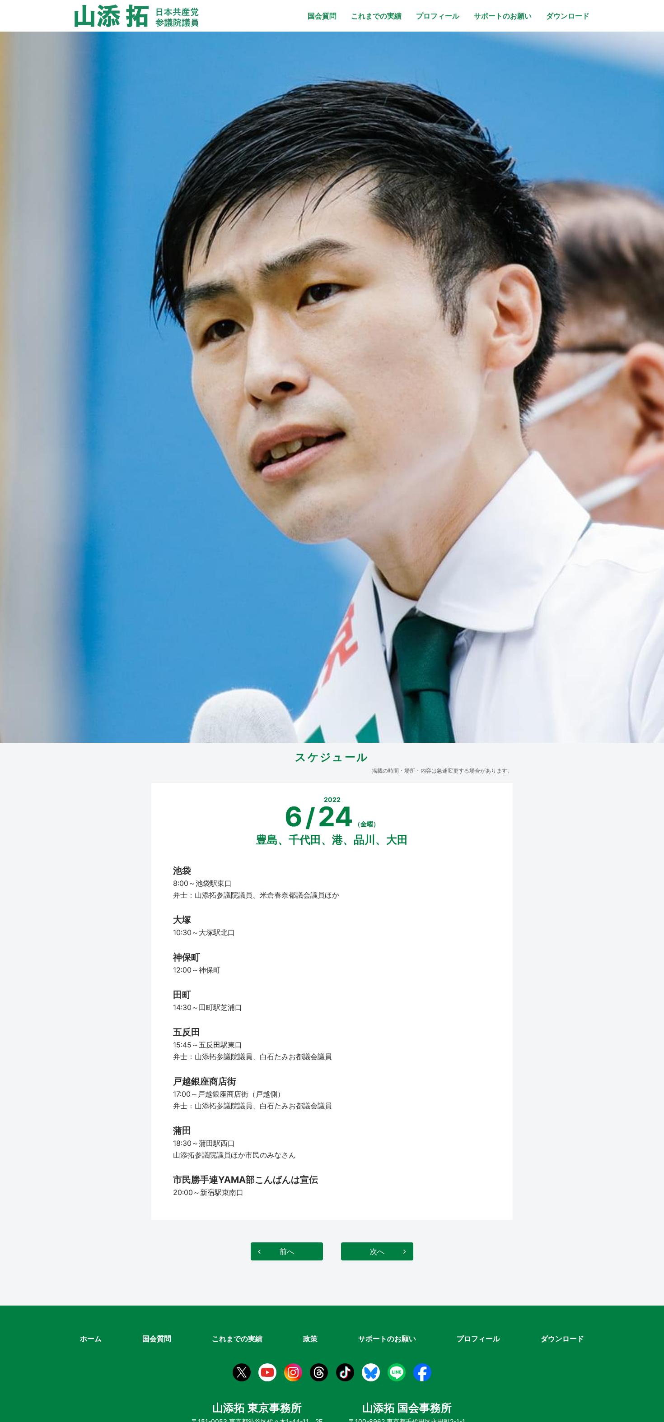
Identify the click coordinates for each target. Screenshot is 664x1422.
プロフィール (437, 15)
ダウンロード (567, 15)
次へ (377, 1251)
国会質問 (322, 15)
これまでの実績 (376, 15)
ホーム (91, 1338)
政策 (310, 1338)
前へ (287, 1251)
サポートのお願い (503, 15)
